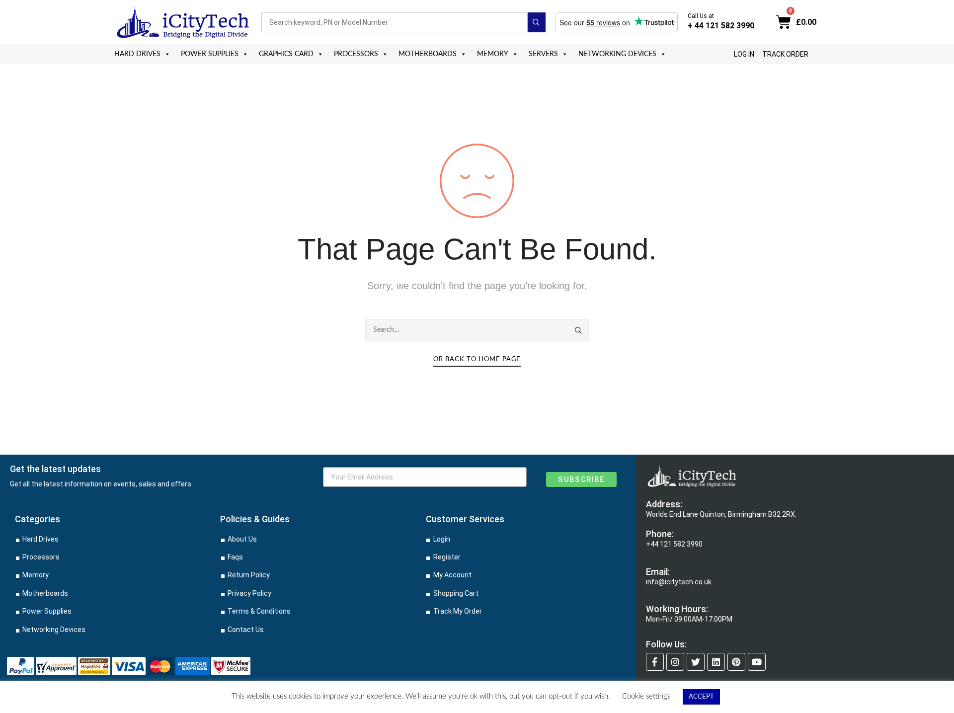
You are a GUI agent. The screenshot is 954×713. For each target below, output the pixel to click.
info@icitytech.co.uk (679, 582)
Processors (356, 54)
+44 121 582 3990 (674, 544)
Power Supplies (209, 54)
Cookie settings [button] (646, 696)
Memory (492, 54)
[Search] (579, 330)
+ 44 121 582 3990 (721, 25)
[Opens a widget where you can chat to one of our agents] (916, 695)
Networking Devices (617, 54)
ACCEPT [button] (701, 697)
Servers (543, 54)
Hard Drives (137, 54)
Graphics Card (286, 54)
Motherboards (427, 54)
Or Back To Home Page (477, 359)
